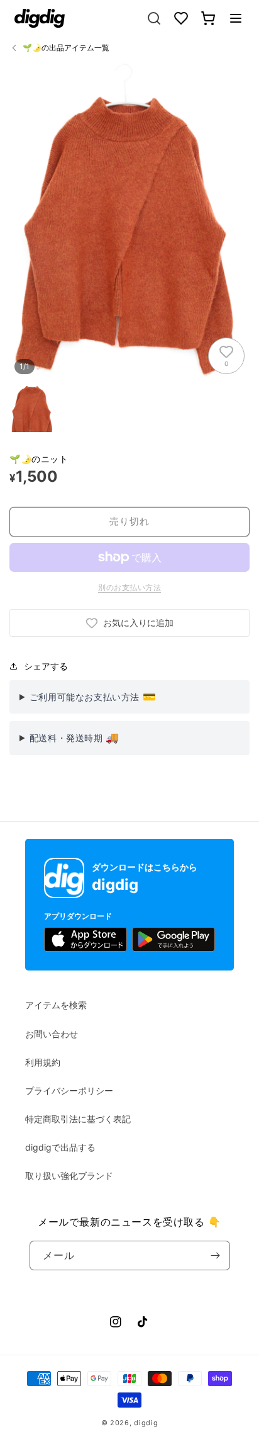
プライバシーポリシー (69, 1090)
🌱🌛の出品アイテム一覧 (66, 47)
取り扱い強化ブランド (69, 1175)
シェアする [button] (46, 666)
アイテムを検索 (56, 1004)
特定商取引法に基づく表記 (78, 1118)
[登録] (215, 1255)
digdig (146, 1422)
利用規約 (42, 1062)
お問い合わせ (51, 1033)
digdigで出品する (60, 1147)
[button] (236, 18)
